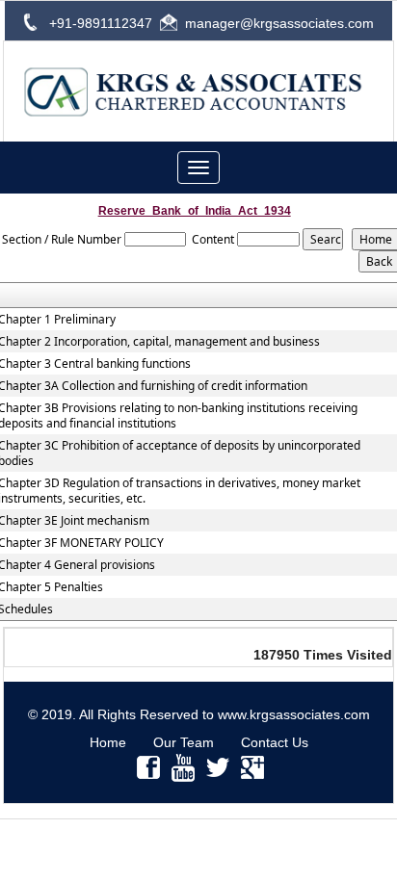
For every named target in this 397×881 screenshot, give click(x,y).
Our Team (183, 742)
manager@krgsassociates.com (279, 23)
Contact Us (274, 742)
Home (108, 742)
